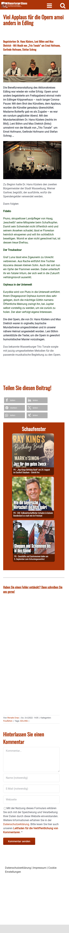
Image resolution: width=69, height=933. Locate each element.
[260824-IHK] (33, 478)
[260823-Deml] (34, 522)
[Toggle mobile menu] (50, 5)
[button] (14, 400)
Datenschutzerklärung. (16, 824)
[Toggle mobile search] (63, 5)
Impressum (39, 867)
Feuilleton (7, 721)
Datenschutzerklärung (18, 867)
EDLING (24, 721)
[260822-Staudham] (33, 435)
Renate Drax (13, 717)
